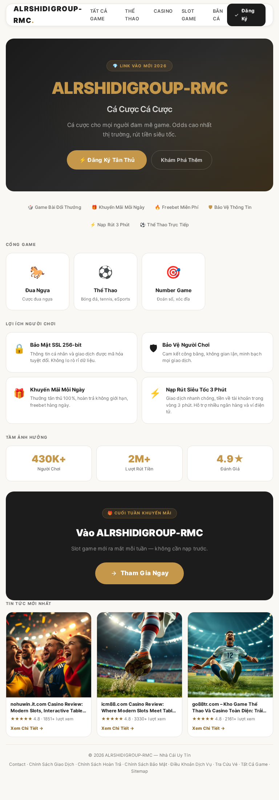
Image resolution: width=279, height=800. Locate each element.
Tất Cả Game (99, 14)
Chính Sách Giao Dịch (51, 764)
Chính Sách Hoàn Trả (100, 764)
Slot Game (189, 14)
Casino (163, 11)
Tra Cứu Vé (226, 764)
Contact (17, 764)
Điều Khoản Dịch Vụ (190, 764)
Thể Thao (132, 14)
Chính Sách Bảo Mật (146, 764)
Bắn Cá (218, 14)
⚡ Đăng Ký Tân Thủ (106, 159)
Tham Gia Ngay (145, 573)
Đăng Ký (248, 14)
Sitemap (139, 771)
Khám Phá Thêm (181, 160)
